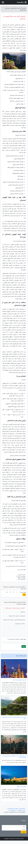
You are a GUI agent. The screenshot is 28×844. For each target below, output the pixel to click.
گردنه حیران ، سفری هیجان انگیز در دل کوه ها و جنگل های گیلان (14, 717)
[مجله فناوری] (22, 2)
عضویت (23, 832)
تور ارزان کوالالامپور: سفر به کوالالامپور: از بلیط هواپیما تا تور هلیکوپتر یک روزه (14, 756)
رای (24, 595)
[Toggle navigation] (3, 2)
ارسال (23, 646)
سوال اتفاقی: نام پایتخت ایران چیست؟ (17, 639)
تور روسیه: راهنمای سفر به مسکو (19, 680)
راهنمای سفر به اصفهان (21, 786)
